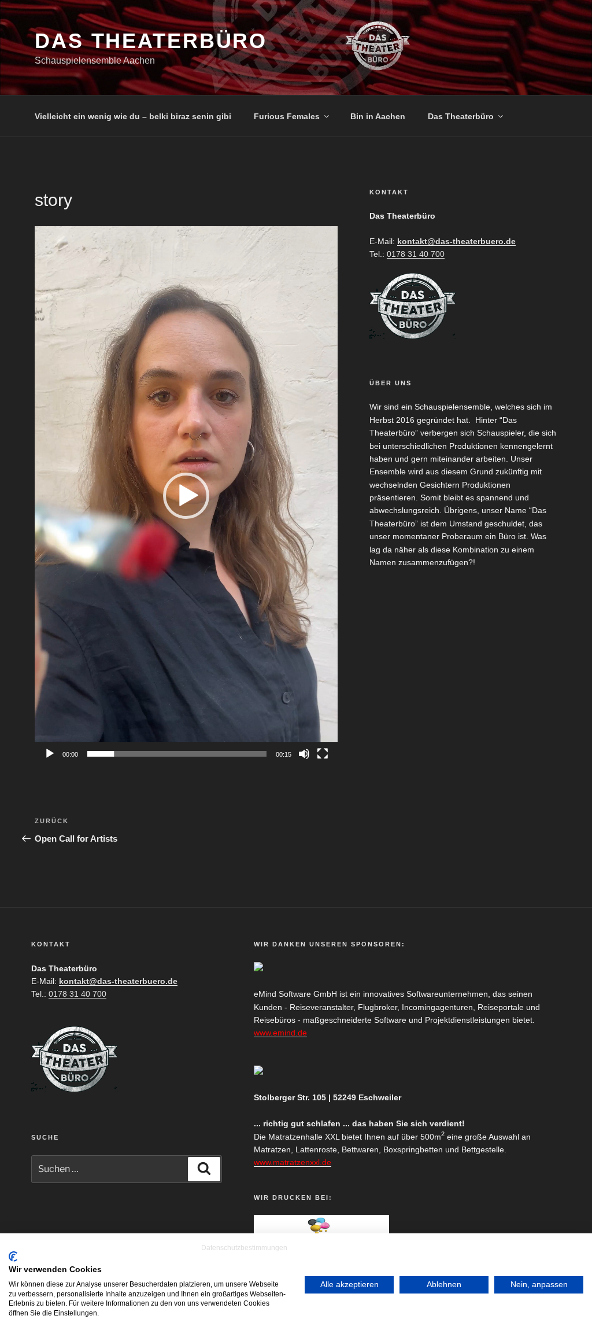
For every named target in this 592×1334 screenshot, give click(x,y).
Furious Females (287, 116)
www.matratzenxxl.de (292, 1162)
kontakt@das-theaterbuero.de (456, 241)
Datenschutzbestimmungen (244, 1248)
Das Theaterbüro (151, 41)
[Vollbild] (322, 754)
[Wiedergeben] (50, 754)
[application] (186, 495)
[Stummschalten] (304, 754)
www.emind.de (280, 1032)
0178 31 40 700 (416, 254)
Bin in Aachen (377, 116)
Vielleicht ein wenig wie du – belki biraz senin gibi (133, 116)
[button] (186, 496)
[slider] (177, 754)
